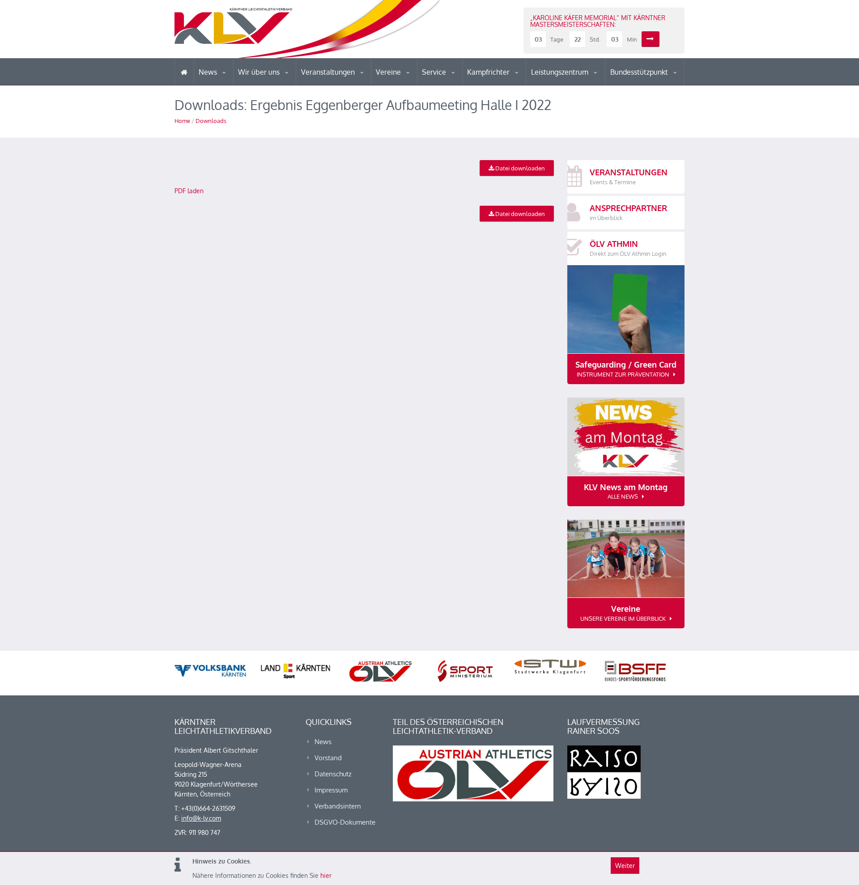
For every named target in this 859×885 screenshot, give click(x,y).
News (209, 72)
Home (182, 120)
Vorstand (276, 84)
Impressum (331, 790)
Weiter (625, 865)
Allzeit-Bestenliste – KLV (457, 81)
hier (326, 875)
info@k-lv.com (201, 818)
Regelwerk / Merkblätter (504, 82)
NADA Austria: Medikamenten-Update (274, 81)
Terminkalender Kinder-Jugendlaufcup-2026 (339, 82)
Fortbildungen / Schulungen (506, 84)
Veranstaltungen (329, 72)
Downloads (211, 120)
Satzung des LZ (570, 84)
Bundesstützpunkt (640, 72)
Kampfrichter (489, 72)
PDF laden (189, 191)
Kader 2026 (649, 84)
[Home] (184, 71)
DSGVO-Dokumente (345, 822)
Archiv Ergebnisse (460, 84)
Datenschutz (333, 774)
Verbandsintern (338, 806)
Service (435, 72)
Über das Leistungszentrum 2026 (570, 83)
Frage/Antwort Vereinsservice (414, 84)
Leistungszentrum (560, 72)
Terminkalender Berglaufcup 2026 (340, 84)
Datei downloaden (519, 168)
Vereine (389, 72)
